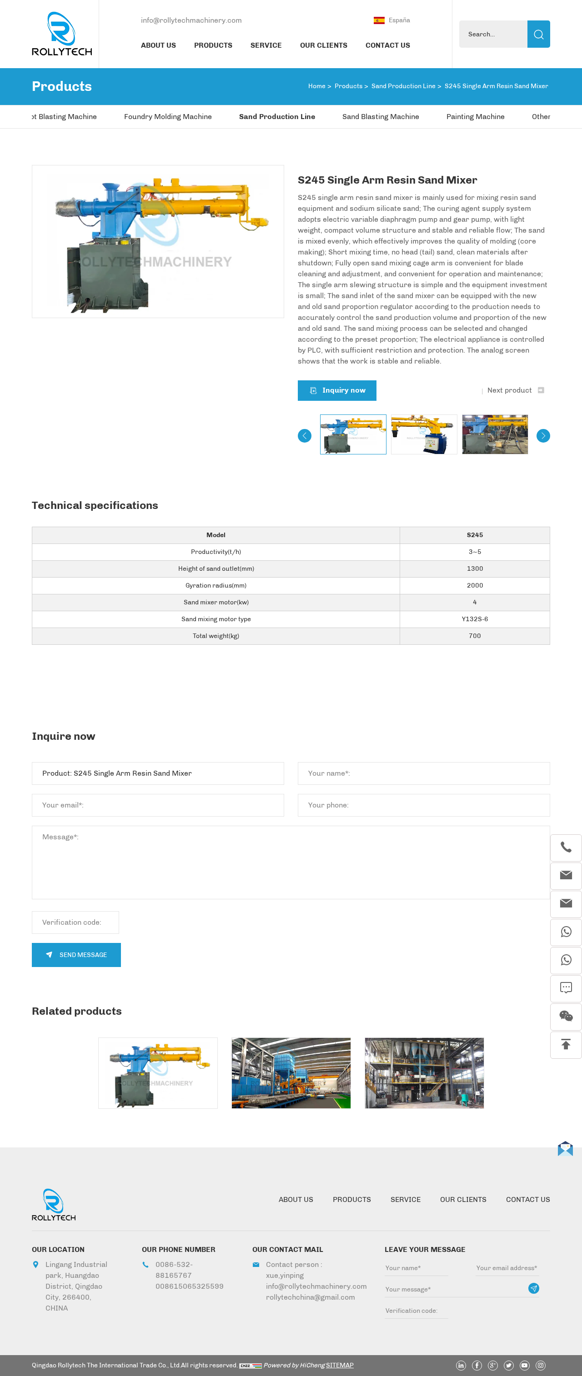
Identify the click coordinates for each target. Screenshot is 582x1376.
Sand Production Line (403, 86)
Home (317, 86)
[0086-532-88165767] (566, 848)
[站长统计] (250, 1366)
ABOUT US (158, 45)
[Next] (543, 436)
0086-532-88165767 (174, 1270)
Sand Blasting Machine (380, 116)
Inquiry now (344, 390)
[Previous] (304, 436)
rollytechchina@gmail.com (309, 1297)
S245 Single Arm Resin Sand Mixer (496, 86)
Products (348, 86)
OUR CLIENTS (323, 45)
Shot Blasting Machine (59, 116)
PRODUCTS (213, 45)
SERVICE (266, 45)
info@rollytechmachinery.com (191, 20)
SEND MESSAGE (83, 955)
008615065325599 (187, 1286)
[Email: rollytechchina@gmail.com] (566, 904)
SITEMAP (340, 1365)
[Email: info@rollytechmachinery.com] (566, 876)
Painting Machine (476, 116)
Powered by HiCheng (294, 1365)
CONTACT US (388, 45)
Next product (509, 390)
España (399, 20)
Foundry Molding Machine (168, 116)
